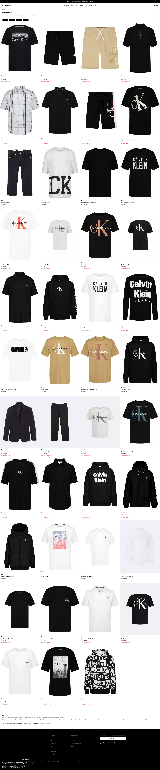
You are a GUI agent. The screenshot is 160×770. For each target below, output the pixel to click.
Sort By (145, 15)
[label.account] (154, 5)
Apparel (8, 9)
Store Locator (25, 739)
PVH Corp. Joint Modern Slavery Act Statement (30, 761)
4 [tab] (62, 135)
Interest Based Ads (51, 761)
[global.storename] (7, 5)
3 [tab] (61, 135)
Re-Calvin (73, 746)
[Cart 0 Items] (157, 5)
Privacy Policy (43, 761)
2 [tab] (101, 73)
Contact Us (53, 740)
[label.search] (151, 5)
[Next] (118, 48)
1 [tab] (99, 73)
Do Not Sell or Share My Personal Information (64, 761)
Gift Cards (24, 736)
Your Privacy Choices (6, 767)
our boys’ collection (18, 723)
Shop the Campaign (89, 1)
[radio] (1, 75)
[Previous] (82, 48)
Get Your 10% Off (112, 738)
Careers (72, 738)
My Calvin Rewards (26, 742)
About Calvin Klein (74, 735)
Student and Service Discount (29, 745)
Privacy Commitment (75, 740)
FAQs (52, 738)
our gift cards (35, 723)
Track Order (53, 743)
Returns (52, 746)
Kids (3, 9)
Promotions (24, 733)
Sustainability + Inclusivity (76, 743)
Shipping (53, 748)
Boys (6, 9)
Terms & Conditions (77, 761)
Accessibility (53, 751)
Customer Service (54, 735)
